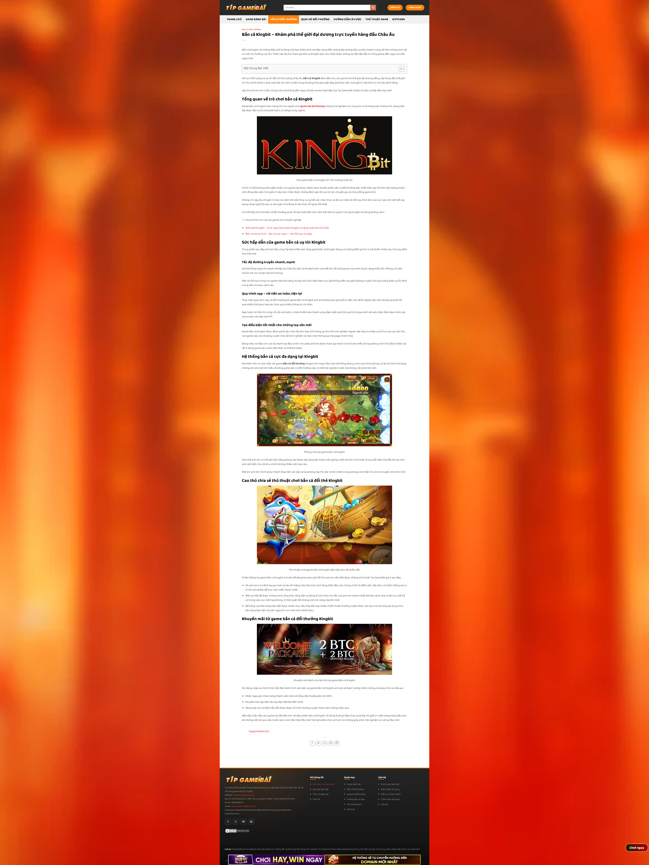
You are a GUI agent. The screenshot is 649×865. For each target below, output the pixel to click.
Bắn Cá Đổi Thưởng (283, 19)
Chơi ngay (637, 847)
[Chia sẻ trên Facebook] (312, 743)
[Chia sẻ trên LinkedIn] (337, 743)
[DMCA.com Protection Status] (237, 831)
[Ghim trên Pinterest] (330, 743)
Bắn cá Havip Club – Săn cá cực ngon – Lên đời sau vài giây (278, 234)
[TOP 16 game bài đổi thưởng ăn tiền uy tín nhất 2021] (246, 7)
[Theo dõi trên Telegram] (251, 822)
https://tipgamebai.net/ (243, 795)
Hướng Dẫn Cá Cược (347, 19)
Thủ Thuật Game (377, 19)
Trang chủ (234, 19)
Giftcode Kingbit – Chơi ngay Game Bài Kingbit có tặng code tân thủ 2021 (287, 228)
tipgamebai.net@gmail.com (243, 806)
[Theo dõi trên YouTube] (243, 822)
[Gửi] (373, 7)
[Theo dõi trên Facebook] (228, 822)
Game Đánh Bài (256, 19)
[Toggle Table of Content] (400, 69)
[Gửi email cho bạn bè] (324, 743)
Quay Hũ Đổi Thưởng (315, 19)
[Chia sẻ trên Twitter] (318, 743)
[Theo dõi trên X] (236, 822)
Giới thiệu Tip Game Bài (323, 784)
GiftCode (398, 19)
